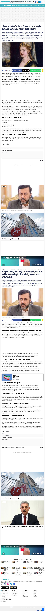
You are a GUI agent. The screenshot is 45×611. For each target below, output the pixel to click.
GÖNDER (41, 160)
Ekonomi (13, 590)
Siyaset (24, 595)
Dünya (7, 269)
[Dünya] (22, 197)
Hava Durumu (5, 592)
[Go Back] (43, 609)
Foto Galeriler (12, 2)
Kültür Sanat (25, 592)
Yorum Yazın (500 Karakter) (7, 150)
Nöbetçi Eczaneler (21, 1)
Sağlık (35, 593)
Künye (35, 595)
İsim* (3, 146)
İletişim (35, 596)
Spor (24, 593)
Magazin (35, 592)
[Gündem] (22, 225)
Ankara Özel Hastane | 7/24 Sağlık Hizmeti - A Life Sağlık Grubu (6, 599)
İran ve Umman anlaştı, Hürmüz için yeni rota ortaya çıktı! (17, 210)
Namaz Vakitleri (29, 1)
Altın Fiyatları (14, 595)
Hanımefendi (25, 596)
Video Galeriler (18, 2)
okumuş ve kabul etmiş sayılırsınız (13, 159)
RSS (12, 606)
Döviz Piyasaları (14, 1)
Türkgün (3, 23)
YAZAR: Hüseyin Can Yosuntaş (17, 317)
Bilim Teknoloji (26, 590)
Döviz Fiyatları (15, 592)
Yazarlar (3, 596)
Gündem (35, 590)
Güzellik (7, 23)
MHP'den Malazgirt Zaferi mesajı (10, 239)
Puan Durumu (5, 595)
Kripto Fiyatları (15, 593)
